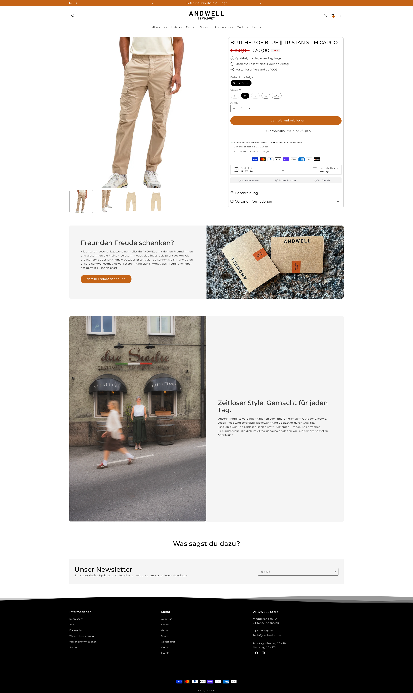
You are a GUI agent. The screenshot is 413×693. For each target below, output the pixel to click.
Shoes (164, 636)
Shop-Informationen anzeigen (252, 151)
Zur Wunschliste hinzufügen (288, 130)
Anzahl (234, 102)
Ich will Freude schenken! (106, 279)
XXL (276, 95)
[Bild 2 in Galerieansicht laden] (106, 201)
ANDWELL (210, 691)
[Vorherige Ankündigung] (152, 3)
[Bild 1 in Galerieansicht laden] (81, 201)
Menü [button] (165, 612)
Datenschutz (77, 630)
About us (166, 619)
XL (265, 95)
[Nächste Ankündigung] (260, 3)
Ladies (165, 624)
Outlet (165, 647)
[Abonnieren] (334, 572)
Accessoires (168, 641)
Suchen (73, 647)
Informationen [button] (80, 612)
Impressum (76, 619)
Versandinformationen (83, 641)
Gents (164, 630)
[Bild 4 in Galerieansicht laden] (156, 201)
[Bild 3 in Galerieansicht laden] (131, 201)
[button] (72, 15)
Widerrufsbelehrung (81, 636)
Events (165, 653)
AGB (72, 624)
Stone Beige (241, 82)
